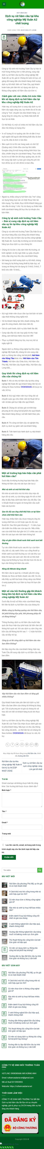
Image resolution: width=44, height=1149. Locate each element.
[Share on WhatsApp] (8, 745)
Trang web (6, 834)
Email (5, 823)
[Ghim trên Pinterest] (27, 745)
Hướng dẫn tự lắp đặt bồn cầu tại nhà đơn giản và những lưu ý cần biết (25, 957)
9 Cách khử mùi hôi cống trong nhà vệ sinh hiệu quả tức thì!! (25, 892)
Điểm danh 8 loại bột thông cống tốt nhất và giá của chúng (24, 917)
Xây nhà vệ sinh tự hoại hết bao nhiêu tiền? (24, 909)
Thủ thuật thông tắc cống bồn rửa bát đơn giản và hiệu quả (24, 941)
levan (34, 30)
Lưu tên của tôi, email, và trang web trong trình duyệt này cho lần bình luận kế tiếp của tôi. (21, 848)
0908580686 (26, 387)
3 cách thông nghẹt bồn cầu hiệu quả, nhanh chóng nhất (24, 925)
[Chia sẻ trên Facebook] (12, 745)
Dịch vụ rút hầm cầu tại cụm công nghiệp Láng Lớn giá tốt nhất (32, 766)
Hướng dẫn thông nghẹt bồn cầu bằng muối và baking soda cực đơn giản (25, 933)
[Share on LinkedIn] (36, 745)
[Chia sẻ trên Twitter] (17, 745)
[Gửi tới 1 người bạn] (22, 745)
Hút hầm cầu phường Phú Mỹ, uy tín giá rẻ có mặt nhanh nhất (25, 884)
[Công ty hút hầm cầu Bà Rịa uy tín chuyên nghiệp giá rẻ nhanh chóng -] (22, 4)
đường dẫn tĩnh (23, 756)
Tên (4, 811)
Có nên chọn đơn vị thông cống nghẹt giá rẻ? (24, 901)
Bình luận (6, 790)
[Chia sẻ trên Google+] (32, 745)
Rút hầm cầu (22, 13)
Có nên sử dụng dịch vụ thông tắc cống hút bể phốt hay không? (23, 949)
